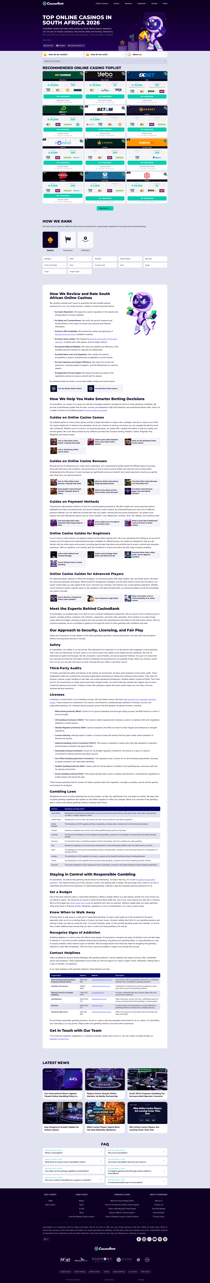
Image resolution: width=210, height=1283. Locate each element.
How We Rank (158, 1212)
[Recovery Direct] (81, 1260)
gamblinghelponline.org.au (101, 1012)
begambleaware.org (99, 999)
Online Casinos (102, 3)
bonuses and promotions (65, 334)
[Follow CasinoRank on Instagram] (144, 1239)
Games (116, 3)
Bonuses (128, 3)
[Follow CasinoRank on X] (149, 1239)
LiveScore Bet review (147, 166)
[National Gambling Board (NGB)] (65, 1260)
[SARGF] (138, 1260)
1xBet (50, 1201)
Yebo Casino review (105, 100)
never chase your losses (80, 903)
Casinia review (105, 166)
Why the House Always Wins (122, 1201)
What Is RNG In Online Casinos (122, 1212)
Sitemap (141, 1280)
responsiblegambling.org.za (102, 980)
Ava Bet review (63, 133)
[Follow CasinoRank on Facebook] (139, 1239)
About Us (159, 1201)
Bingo (81, 1201)
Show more (103, 208)
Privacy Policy (158, 1216)
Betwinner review (63, 100)
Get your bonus (63, 96)
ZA (45, 1239)
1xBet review (147, 100)
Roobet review (147, 133)
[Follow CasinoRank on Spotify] (160, 1239)
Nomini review (63, 166)
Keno (81, 1204)
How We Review (158, 1208)
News (165, 3)
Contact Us (158, 1204)
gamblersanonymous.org (101, 986)
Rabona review (63, 199)
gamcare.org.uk (97, 1005)
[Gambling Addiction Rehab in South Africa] (102, 1260)
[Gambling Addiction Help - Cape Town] (124, 1260)
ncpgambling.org (98, 993)
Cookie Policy (109, 1280)
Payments (142, 3)
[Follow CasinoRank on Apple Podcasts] (165, 1239)
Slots (82, 1212)
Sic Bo (81, 1208)
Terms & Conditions (73, 1280)
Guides (154, 3)
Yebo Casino (50, 1204)
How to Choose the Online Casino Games (122, 1204)
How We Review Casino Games (81, 1216)
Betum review (105, 133)
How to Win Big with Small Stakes (122, 1208)
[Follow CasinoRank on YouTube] (154, 1239)
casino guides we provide (96, 410)
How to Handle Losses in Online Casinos (122, 1216)
